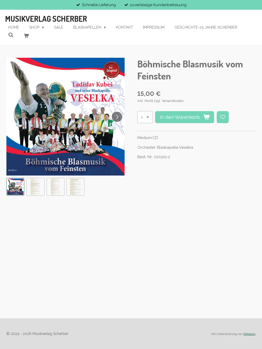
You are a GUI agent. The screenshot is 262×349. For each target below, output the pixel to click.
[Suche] (11, 35)
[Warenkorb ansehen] (26, 36)
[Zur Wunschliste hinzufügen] (223, 117)
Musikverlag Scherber (46, 19)
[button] (15, 187)
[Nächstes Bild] (117, 117)
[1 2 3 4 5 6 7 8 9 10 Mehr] (145, 117)
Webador (249, 334)
